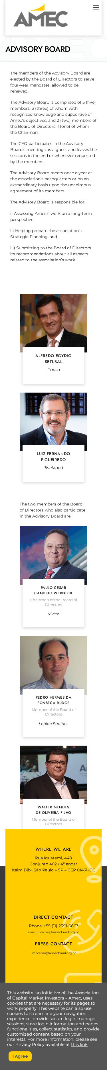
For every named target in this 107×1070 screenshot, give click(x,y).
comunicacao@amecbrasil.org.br (53, 932)
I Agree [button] (20, 1056)
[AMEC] (40, 28)
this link (79, 1044)
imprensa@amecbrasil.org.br (53, 953)
